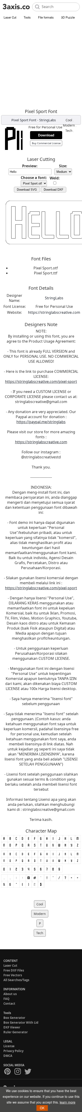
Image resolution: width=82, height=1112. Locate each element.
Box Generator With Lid (20, 1022)
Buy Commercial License (46, 143)
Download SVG (27, 189)
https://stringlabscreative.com (54, 312)
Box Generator (14, 1018)
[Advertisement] (41, 65)
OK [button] (42, 1108)
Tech (68, 130)
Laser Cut (10, 17)
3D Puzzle (68, 17)
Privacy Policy (13, 1051)
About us (10, 994)
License (9, 1046)
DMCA (7, 1056)
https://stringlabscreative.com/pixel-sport (41, 381)
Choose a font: (34, 177)
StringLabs (47, 120)
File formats (46, 17)
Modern (69, 125)
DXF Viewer (11, 1027)
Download (46, 135)
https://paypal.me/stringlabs (41, 421)
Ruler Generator (15, 1032)
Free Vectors (12, 975)
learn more (67, 1102)
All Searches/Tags (16, 980)
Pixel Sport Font (23, 120)
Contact (9, 1003)
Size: (63, 165)
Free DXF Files (13, 970)
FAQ (6, 999)
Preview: (30, 165)
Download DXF (53, 189)
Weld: (55, 178)
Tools (27, 17)
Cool (69, 120)
